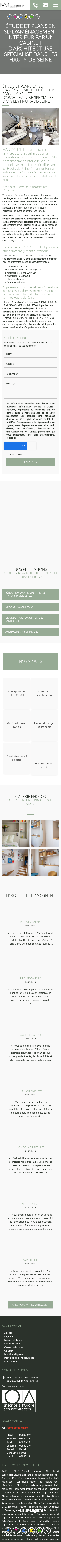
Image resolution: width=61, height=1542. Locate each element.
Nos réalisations (13, 1343)
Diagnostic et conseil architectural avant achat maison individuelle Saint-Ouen (30, 1475)
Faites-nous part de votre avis (29, 1304)
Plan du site (10, 1361)
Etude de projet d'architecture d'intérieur (24, 619)
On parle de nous (13, 1347)
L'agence (8, 1336)
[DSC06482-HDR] (16, 833)
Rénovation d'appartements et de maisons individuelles (25, 594)
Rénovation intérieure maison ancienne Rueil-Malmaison (29, 1499)
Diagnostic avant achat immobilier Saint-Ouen (35, 1496)
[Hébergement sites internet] (30, 1515)
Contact (8, 1350)
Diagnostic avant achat (19, 606)
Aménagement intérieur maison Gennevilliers (24, 1503)
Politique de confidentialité (19, 1357)
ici (15, 437)
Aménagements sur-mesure (21, 631)
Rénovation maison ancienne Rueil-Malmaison (37, 1489)
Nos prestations (13, 1339)
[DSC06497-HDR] (16, 862)
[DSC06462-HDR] (45, 862)
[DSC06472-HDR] (45, 833)
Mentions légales (13, 1354)
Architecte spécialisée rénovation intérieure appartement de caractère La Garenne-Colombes (30, 1535)
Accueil (8, 1332)
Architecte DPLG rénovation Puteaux (21, 1471)
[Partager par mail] (37, 16)
